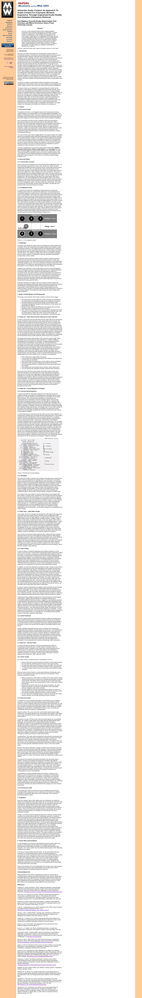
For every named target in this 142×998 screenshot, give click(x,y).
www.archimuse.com (8, 58)
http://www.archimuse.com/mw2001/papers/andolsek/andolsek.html (43, 892)
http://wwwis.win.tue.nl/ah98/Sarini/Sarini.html (39, 956)
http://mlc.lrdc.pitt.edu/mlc (34, 936)
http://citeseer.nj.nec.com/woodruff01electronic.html (31, 984)
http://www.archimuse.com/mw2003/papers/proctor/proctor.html (35, 942)
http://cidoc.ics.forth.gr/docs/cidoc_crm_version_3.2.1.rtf (33, 910)
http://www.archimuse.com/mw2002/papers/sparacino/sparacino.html (36, 965)
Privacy (11, 67)
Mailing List (10, 66)
